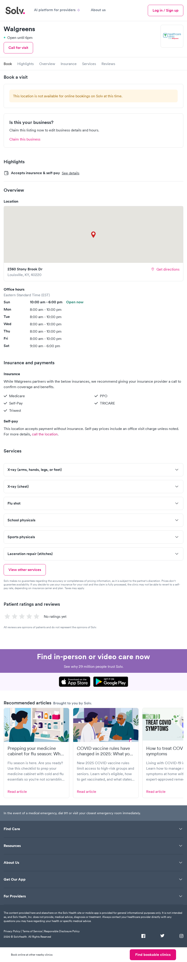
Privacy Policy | (13, 931)
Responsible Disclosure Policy (62, 931)
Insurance (69, 63)
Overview (47, 63)
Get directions (167, 269)
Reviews (108, 63)
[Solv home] (15, 10)
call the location (45, 434)
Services (89, 63)
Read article (17, 791)
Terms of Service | (32, 931)
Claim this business (24, 139)
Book (8, 63)
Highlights (25, 63)
